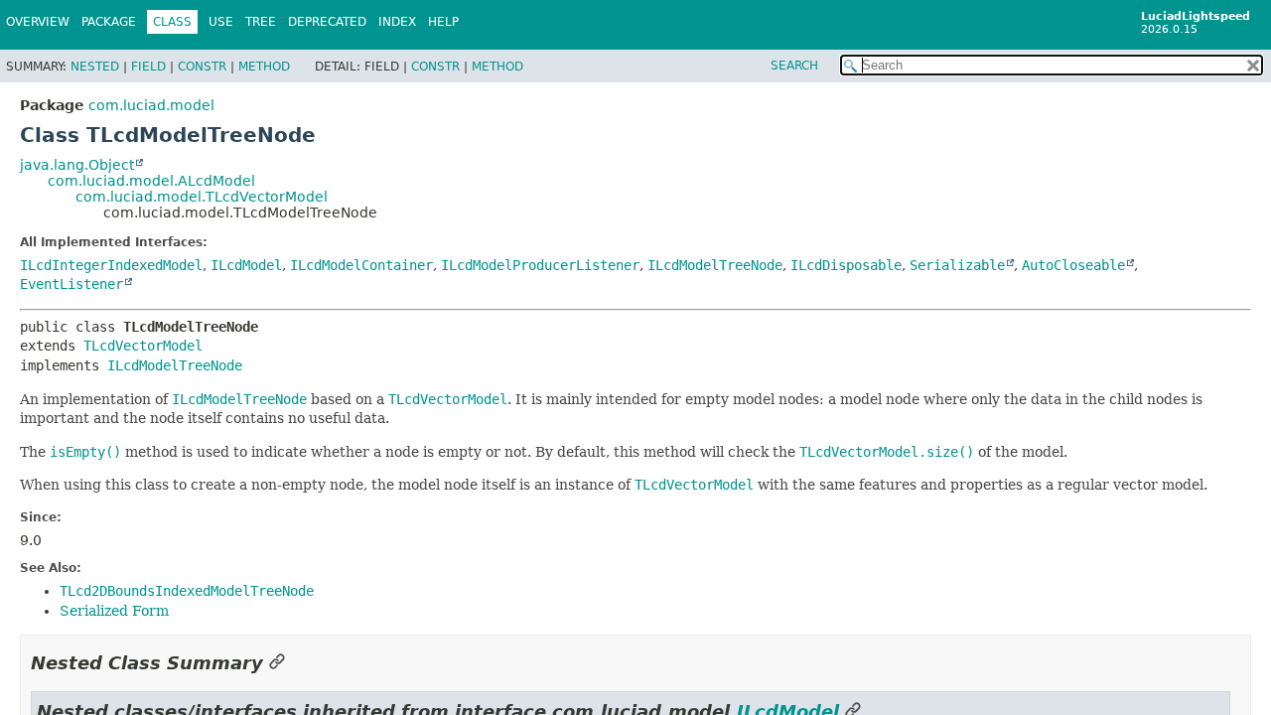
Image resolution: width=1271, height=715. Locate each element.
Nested (95, 66)
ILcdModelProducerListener (540, 265)
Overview (38, 22)
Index (397, 22)
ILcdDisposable (846, 265)
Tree (260, 22)
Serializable (957, 265)
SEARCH (794, 65)
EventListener (71, 284)
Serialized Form (114, 611)
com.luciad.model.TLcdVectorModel (201, 197)
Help (443, 22)
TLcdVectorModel (143, 346)
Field (148, 66)
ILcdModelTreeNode (714, 265)
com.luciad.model (151, 105)
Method (264, 66)
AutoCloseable (1073, 265)
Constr (202, 66)
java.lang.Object (77, 165)
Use (221, 22)
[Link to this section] (277, 662)
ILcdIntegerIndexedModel (111, 265)
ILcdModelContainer (361, 265)
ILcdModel (246, 265)
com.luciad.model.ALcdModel (151, 181)
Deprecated (327, 22)
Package (108, 22)
